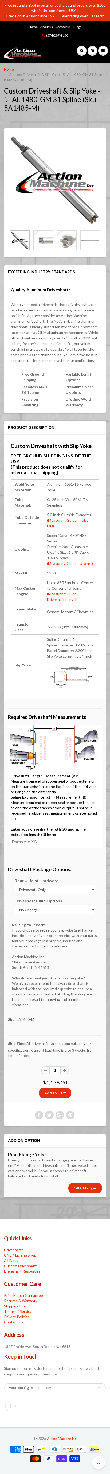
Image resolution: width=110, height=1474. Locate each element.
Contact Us (13, 1322)
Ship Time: (17, 1043)
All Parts (11, 1260)
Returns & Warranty (20, 1300)
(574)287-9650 (57, 35)
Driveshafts (13, 1250)
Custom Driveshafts (21, 1266)
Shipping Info (15, 1306)
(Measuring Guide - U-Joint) (70, 563)
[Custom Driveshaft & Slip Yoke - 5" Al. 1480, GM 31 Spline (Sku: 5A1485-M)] (55, 180)
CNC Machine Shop (20, 1255)
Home (33, 27)
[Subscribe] (99, 1387)
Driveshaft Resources (22, 1271)
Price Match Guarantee (23, 1295)
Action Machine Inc (61, 1438)
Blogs (77, 27)
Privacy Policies (17, 1316)
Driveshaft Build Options (38, 900)
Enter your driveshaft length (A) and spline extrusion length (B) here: (48, 832)
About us (46, 27)
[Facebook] (10, 1406)
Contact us (63, 27)
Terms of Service (18, 1311)
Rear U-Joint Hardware (36, 880)
